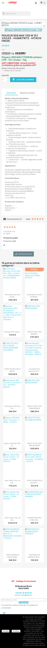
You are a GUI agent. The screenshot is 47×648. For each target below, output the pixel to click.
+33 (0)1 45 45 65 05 (23, 593)
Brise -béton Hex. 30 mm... (12, 481)
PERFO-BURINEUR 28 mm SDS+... (34, 481)
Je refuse (16, 631)
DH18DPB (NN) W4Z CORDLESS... (34, 519)
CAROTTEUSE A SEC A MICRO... (12, 370)
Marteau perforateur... (12, 332)
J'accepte (5, 631)
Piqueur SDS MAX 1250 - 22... (12, 444)
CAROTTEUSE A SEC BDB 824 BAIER (34, 444)
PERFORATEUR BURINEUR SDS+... (34, 556)
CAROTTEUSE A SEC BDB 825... (34, 333)
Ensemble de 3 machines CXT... (34, 370)
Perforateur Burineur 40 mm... (13, 296)
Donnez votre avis (25, 254)
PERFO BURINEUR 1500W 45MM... (12, 556)
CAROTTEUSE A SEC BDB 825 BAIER (34, 407)
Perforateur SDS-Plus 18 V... (12, 407)
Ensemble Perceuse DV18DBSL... (34, 296)
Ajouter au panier (23, 79)
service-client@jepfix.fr (23, 595)
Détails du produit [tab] (27, 93)
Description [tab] (11, 93)
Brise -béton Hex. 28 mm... (12, 519)
